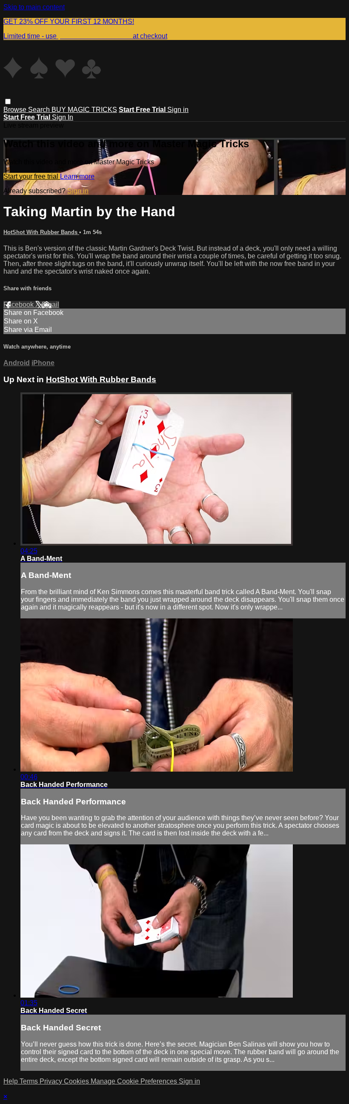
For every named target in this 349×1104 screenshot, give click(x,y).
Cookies (77, 1081)
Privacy (52, 1081)
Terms (30, 1081)
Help (11, 1081)
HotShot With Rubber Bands (41, 232)
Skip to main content (34, 7)
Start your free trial (31, 176)
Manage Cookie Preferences (135, 1081)
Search (39, 109)
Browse (15, 109)
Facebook (19, 304)
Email (50, 304)
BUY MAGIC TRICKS (84, 109)
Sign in (178, 109)
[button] (8, 101)
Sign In (62, 117)
